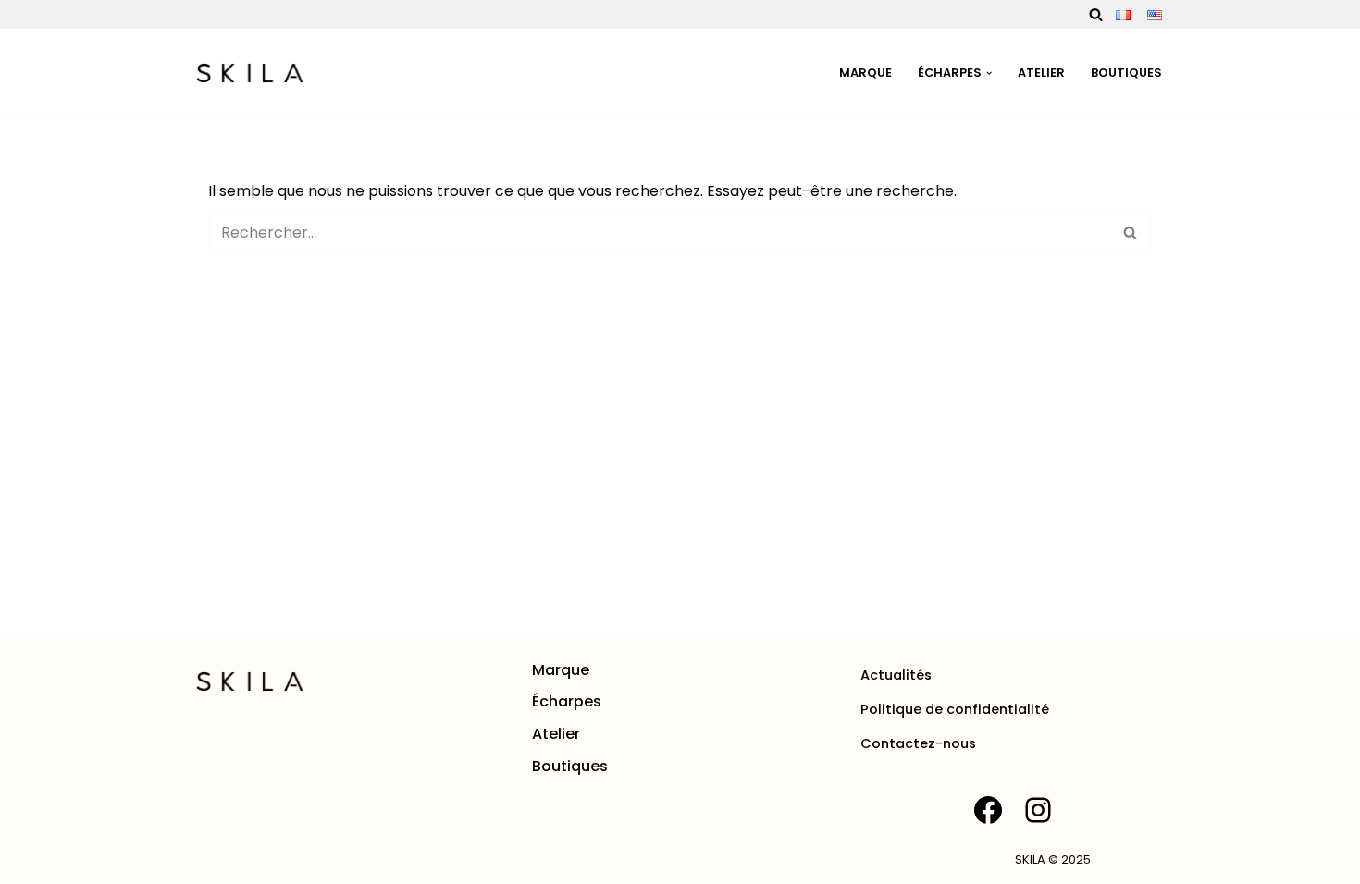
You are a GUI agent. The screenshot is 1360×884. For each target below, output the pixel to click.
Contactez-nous (918, 743)
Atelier (1041, 72)
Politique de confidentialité (954, 709)
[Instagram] (1038, 810)
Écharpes (566, 701)
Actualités (896, 675)
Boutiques (1126, 72)
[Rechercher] (1096, 14)
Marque (865, 72)
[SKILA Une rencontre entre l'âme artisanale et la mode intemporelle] (249, 73)
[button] (989, 73)
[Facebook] (988, 810)
